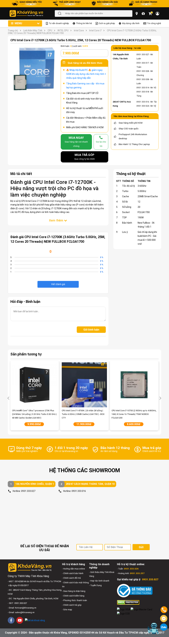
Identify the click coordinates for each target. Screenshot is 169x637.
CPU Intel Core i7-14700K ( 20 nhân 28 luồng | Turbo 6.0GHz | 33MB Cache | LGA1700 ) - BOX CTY (83, 414)
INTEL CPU (63, 30)
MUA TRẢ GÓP (84, 156)
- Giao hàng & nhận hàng (73, 591)
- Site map (67, 609)
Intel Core (79, 30)
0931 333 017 (142, 63)
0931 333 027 (142, 54)
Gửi (141, 547)
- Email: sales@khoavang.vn (21, 612)
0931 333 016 (142, 102)
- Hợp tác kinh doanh (99, 580)
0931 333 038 (142, 79)
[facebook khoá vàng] (11, 620)
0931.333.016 (79, 491)
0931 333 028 (142, 71)
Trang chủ (13, 30)
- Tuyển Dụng (95, 585)
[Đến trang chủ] (32, 13)
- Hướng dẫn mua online (73, 568)
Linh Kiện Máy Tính (32, 30)
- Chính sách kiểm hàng (73, 595)
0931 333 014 (142, 88)
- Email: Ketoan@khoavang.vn (22, 608)
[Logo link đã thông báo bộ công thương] (134, 590)
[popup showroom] (137, 13)
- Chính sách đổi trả (71, 578)
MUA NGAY (76, 141)
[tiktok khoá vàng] (35, 620)
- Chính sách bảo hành (72, 573)
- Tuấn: (127, 568)
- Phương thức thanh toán (74, 600)
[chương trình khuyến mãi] (143, 13)
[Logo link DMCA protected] (128, 602)
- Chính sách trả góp (72, 605)
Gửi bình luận (91, 329)
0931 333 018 (142, 92)
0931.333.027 (28, 491)
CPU (50, 30)
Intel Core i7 (95, 30)
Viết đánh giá (58, 284)
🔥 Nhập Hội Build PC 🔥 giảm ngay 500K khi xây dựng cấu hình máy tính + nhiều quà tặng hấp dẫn (86, 74)
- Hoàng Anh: (130, 573)
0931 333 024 (142, 106)
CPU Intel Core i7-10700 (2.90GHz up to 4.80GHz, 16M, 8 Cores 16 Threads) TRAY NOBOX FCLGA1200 (134, 414)
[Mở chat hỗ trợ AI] (153, 628)
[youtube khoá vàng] (19, 620)
